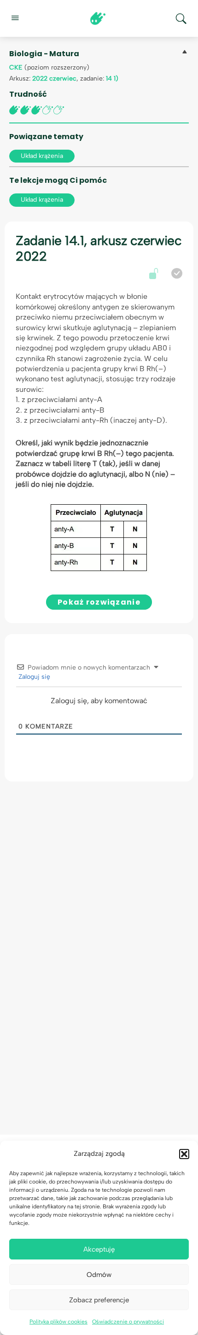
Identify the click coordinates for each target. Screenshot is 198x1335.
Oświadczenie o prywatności (128, 1321)
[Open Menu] (14, 17)
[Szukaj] (180, 18)
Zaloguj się (33, 677)
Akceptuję (99, 1249)
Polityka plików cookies (58, 1321)
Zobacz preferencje (99, 1300)
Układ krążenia (42, 156)
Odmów (99, 1275)
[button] (184, 1154)
